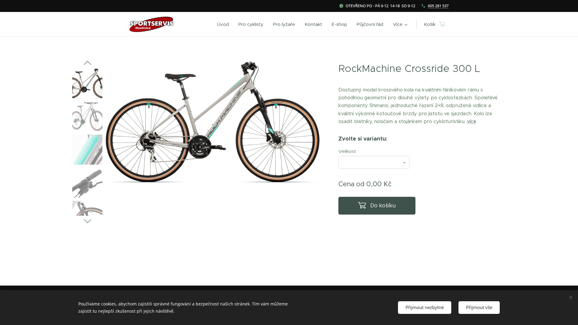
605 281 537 (438, 5)
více (471, 121)
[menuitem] (225, 24)
